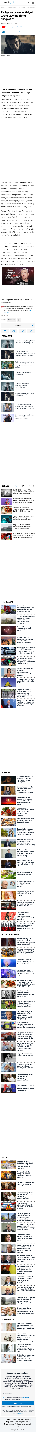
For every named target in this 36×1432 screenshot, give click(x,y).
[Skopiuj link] (22, 331)
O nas (14, 1419)
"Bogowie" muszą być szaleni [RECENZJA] (24, 395)
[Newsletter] (5, 331)
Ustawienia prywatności (23, 1424)
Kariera (28, 1419)
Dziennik (3, 7)
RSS (18, 1426)
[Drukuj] (14, 331)
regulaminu (25, 1397)
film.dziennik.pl (12, 7)
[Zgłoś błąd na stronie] (31, 331)
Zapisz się (18, 1403)
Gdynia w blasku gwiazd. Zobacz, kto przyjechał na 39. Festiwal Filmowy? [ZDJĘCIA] (24, 406)
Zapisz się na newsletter (13, 32)
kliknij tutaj (20, 1413)
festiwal (11, 320)
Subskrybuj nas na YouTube (14, 27)
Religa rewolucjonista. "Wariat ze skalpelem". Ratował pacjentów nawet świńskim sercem (24, 365)
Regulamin (10, 1422)
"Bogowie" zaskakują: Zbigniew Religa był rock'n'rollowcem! (22, 385)
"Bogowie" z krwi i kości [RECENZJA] (23, 373)
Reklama (21, 1419)
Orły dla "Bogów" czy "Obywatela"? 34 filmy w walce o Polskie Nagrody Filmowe (25, 353)
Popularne (18, 486)
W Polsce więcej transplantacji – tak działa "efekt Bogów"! (25, 342)
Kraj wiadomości (29, 486)
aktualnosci (22, 7)
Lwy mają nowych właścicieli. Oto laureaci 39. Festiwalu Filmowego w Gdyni (24, 417)
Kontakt (8, 1419)
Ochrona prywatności (22, 1422)
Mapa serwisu (9, 1424)
